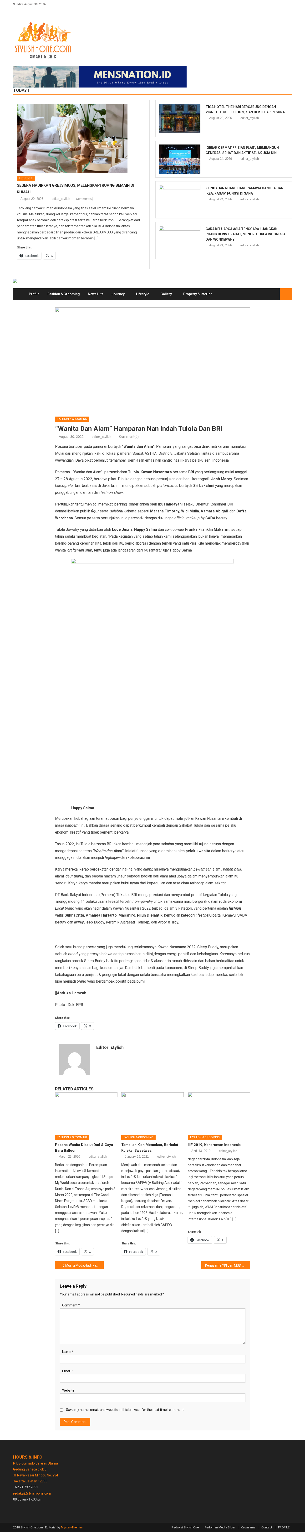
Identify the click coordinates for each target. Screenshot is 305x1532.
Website (68, 1390)
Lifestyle (26, 178)
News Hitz (95, 294)
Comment (71, 1305)
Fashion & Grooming (63, 294)
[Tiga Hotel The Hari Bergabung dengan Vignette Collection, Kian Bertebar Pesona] (179, 118)
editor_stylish (61, 199)
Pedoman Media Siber (220, 1527)
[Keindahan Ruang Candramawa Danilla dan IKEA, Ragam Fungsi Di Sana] (179, 200)
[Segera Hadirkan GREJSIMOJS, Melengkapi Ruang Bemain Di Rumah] (81, 138)
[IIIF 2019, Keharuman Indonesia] (219, 1111)
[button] (58, 930)
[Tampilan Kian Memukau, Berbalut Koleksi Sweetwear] (152, 1111)
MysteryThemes (72, 1527)
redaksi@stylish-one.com (32, 1493)
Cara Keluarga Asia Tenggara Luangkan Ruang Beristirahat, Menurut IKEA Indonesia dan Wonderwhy (245, 234)
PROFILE (284, 1527)
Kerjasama (248, 1527)
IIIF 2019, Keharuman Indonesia (214, 1145)
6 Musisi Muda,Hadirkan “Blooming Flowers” (83, 1265)
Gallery (166, 294)
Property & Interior (197, 294)
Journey (118, 294)
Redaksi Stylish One (185, 1527)
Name (68, 1352)
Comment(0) (84, 199)
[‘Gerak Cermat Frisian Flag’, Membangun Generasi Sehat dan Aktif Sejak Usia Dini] (179, 159)
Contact (266, 1527)
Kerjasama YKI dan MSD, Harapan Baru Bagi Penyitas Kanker (227, 1265)
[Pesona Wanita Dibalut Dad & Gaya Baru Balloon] (86, 1111)
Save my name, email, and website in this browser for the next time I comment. (125, 1410)
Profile (34, 294)
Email (67, 1371)
